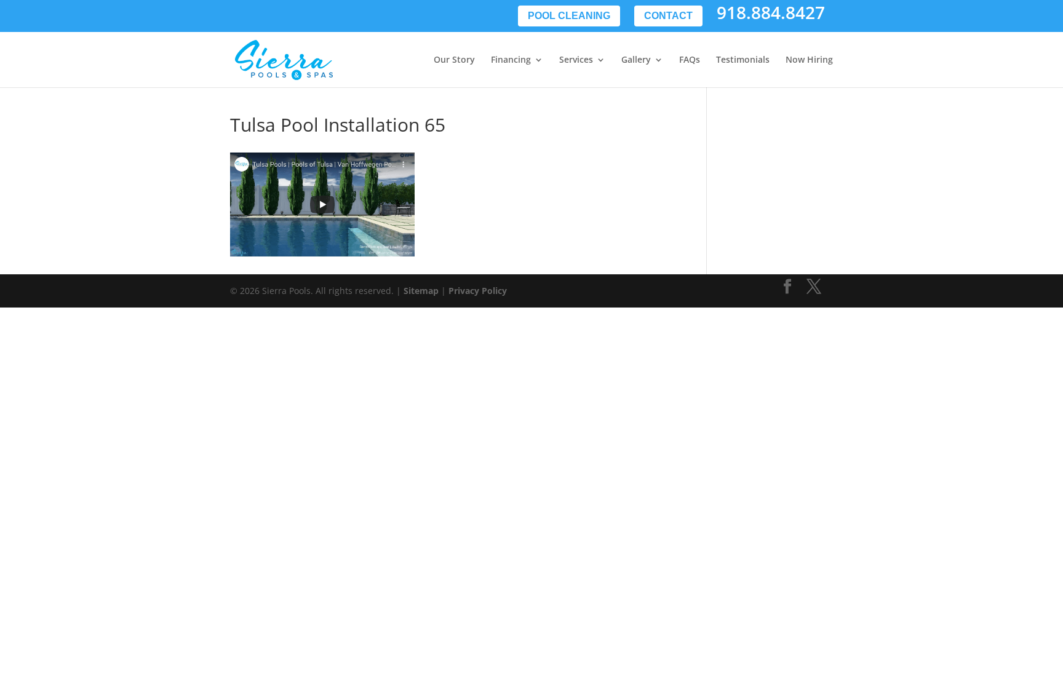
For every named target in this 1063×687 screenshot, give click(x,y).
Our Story (454, 60)
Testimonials (743, 60)
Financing (511, 60)
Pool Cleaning (569, 15)
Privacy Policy (477, 290)
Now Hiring (809, 60)
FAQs (689, 60)
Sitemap (421, 290)
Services (576, 60)
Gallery (636, 60)
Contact (668, 15)
